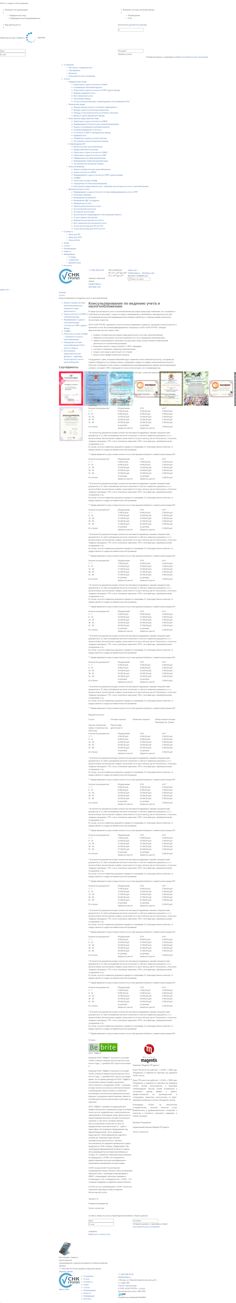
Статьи (67, 246)
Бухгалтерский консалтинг (85, 209)
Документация (75, 263)
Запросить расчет (125, 428)
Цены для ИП (74, 234)
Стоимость (68, 232)
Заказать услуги (125, 54)
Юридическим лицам (78, 82)
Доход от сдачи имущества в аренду (89, 116)
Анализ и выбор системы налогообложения (92, 169)
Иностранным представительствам (84, 118)
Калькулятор (74, 240)
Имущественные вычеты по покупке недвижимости (95, 107)
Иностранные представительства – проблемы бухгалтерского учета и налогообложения (111, 186)
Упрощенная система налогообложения (90, 183)
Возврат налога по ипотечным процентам (91, 110)
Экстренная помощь (82, 99)
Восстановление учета (83, 96)
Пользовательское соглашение (82, 76)
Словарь (72, 257)
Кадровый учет (80, 135)
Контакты (68, 265)
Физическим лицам (77, 104)
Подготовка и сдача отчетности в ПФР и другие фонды (97, 90)
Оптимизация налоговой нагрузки (88, 87)
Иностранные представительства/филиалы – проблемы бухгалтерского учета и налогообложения (74, 356)
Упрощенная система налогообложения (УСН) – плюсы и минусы (75, 345)
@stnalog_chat (94, 287)
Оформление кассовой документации (90, 158)
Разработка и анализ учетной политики (90, 138)
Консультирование (76, 166)
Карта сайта (64, 1289)
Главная (62, 292)
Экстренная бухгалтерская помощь (89, 164)
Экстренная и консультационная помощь (91, 141)
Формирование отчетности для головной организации (96, 124)
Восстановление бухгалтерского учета (90, 223)
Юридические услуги (82, 203)
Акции (66, 243)
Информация (69, 254)
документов (133, 25)
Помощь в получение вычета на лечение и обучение (96, 113)
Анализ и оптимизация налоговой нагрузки (92, 127)
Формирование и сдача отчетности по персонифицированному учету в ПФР (106, 192)
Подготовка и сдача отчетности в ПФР (90, 155)
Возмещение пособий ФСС (85, 198)
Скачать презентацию (127, 1286)
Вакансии (73, 73)
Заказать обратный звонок (96, 279)
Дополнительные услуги (79, 189)
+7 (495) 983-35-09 (96, 270)
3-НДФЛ (77, 178)
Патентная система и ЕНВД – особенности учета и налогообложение (75, 337)
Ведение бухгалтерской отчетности (89, 220)
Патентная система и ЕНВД (85, 181)
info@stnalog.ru (94, 284)
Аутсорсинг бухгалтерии (84, 212)
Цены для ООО (75, 237)
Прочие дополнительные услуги (87, 206)
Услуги (67, 79)
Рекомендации (70, 248)
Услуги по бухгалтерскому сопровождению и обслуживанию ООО (102, 101)
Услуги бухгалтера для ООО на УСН (89, 229)
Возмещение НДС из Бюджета (86, 200)
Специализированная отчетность (88, 130)
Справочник (74, 260)
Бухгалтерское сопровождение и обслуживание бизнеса (97, 215)
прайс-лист (132, 270)
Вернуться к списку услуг (99, 1234)
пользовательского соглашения (194, 57)
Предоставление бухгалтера (86, 150)
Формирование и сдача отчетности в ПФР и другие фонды (98, 175)
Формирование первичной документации (91, 161)
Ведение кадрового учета (84, 93)
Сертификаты (74, 70)
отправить (92, 1231)
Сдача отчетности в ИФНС (85, 172)
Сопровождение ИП (77, 144)
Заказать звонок (66, 1271)
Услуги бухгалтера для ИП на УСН (88, 226)
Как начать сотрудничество (80, 68)
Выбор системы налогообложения (88, 147)
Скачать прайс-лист (168, 380)
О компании (69, 65)
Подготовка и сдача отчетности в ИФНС (91, 84)
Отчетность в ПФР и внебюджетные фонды (92, 133)
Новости (67, 251)
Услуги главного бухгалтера (85, 217)
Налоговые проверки (82, 195)
